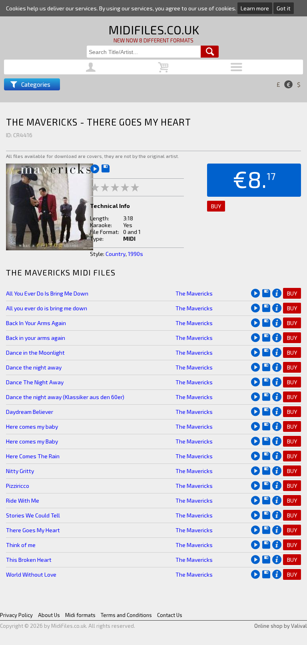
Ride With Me (22, 500)
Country (116, 253)
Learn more (255, 8)
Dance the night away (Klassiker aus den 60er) (65, 396)
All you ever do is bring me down (46, 308)
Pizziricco (17, 485)
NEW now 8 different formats (153, 40)
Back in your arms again (35, 337)
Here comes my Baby (32, 441)
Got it (284, 8)
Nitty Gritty (20, 470)
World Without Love (31, 574)
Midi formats (80, 615)
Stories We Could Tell (33, 515)
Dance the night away (34, 367)
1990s (135, 253)
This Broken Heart (29, 559)
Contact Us (169, 615)
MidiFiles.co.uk (153, 29)
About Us (49, 615)
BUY (216, 206)
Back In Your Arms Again (36, 323)
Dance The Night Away (35, 382)
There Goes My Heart (33, 530)
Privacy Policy (16, 615)
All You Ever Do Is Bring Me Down (47, 293)
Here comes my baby (32, 426)
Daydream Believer (29, 411)
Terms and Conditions (126, 615)
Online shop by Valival (280, 626)
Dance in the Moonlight (35, 352)
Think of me (21, 544)
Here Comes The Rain (33, 456)
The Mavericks (194, 293)
